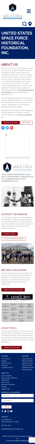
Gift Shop (26, 122)
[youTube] (11, 411)
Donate (3, 387)
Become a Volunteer (8, 384)
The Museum (5, 359)
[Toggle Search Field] (24, 24)
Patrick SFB (5, 380)
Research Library (27, 363)
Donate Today (9, 234)
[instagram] (8, 411)
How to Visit (5, 382)
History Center (6, 363)
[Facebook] (2, 411)
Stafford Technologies (21, 440)
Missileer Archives (28, 367)
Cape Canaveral (27, 359)
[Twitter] (5, 411)
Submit (6, 407)
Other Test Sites (27, 361)
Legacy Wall (5, 389)
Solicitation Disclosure (13, 239)
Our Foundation (6, 376)
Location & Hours (7, 367)
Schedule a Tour (10, 122)
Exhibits (3, 361)
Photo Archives (27, 365)
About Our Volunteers (13, 290)
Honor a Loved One (11, 347)
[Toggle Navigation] (28, 11)
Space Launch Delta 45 (9, 378)
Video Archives (27, 370)
